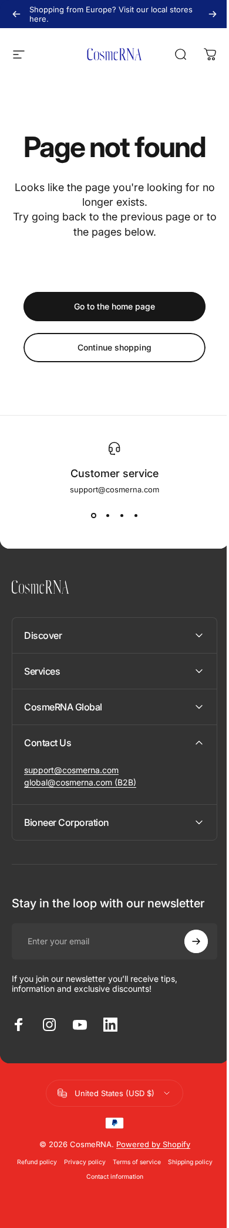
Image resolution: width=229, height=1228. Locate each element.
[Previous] (16, 14)
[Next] (212, 14)
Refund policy (32, 1162)
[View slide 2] (107, 515)
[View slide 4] (136, 515)
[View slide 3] (121, 515)
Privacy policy (80, 1162)
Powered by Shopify (149, 1144)
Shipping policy (185, 1162)
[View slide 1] (93, 515)
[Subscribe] (187, 941)
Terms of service (132, 1162)
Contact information (110, 1177)
